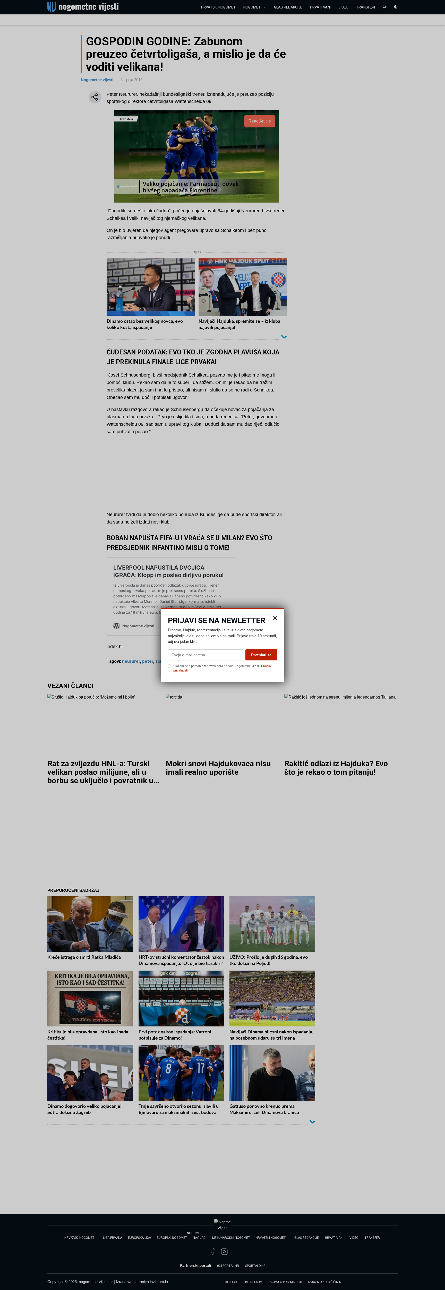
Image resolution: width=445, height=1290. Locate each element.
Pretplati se (261, 654)
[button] (275, 618)
